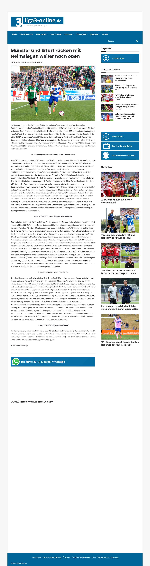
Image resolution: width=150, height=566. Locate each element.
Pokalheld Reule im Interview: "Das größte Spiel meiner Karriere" (126, 107)
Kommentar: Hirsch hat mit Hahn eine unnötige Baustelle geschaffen (119, 308)
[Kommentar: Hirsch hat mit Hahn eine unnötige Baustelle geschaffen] (120, 291)
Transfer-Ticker (26, 34)
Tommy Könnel (15, 62)
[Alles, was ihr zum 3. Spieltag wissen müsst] (120, 184)
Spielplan (94, 34)
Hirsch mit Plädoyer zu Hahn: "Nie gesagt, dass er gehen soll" (126, 87)
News (14, 34)
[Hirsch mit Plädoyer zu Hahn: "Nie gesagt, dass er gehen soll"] (107, 89)
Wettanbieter (56, 34)
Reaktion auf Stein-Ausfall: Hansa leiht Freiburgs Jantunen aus (126, 78)
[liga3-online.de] (37, 21)
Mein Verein (41, 34)
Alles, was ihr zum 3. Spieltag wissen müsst (116, 201)
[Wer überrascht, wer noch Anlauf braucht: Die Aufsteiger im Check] (120, 255)
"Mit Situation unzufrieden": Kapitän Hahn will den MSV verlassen (120, 344)
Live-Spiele (81, 34)
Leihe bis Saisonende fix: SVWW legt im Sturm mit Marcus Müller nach (125, 116)
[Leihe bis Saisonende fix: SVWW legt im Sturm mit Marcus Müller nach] (107, 117)
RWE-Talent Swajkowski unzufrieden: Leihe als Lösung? (124, 97)
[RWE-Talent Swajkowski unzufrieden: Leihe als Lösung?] (107, 98)
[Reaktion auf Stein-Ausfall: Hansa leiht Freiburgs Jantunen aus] (107, 79)
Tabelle (105, 34)
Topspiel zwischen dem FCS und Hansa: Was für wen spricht (118, 236)
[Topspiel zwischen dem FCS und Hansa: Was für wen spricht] (120, 220)
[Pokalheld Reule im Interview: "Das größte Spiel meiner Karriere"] (107, 108)
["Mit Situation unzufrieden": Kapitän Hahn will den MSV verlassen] (120, 327)
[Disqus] (53, 519)
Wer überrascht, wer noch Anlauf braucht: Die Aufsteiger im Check (118, 272)
